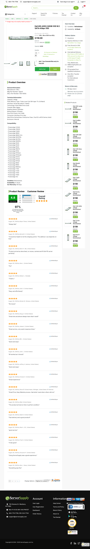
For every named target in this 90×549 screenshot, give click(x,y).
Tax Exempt (64, 14)
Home (7, 18)
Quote (55, 69)
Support (34, 13)
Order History (37, 514)
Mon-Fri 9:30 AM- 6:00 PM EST (19, 509)
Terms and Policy (58, 507)
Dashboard (36, 510)
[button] (85, 544)
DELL (40, 35)
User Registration (38, 507)
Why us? (80, 14)
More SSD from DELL (49, 35)
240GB (26, 18)
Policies (55, 13)
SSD (12, 18)
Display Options (29, 481)
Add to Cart (42, 69)
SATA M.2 (18, 18)
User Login (36, 503)
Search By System (44, 14)
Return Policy (57, 510)
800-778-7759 (13, 2)
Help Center (57, 503)
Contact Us (73, 14)
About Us (56, 514)
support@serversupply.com (32, 2)
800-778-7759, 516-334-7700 (19, 513)
